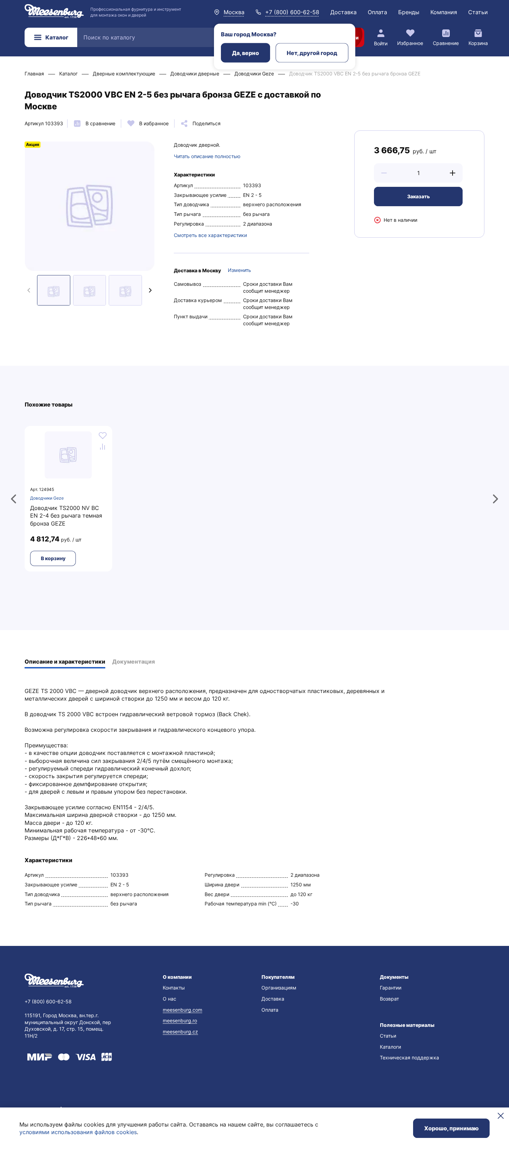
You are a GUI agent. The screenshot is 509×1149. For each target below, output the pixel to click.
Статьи (478, 12)
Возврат (389, 999)
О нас (169, 999)
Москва (234, 12)
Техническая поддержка (409, 1057)
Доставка (343, 12)
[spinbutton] (418, 173)
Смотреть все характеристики (210, 235)
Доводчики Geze (47, 498)
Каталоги (390, 1047)
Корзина (478, 43)
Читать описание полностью (207, 156)
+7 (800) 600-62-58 (292, 12)
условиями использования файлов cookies (78, 1132)
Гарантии (390, 988)
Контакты (174, 988)
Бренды (408, 12)
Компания (443, 12)
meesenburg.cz (180, 1031)
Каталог (56, 37)
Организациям (278, 988)
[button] (384, 173)
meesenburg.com (182, 1010)
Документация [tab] (133, 661)
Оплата (377, 12)
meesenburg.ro (180, 1020)
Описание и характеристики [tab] (65, 661)
